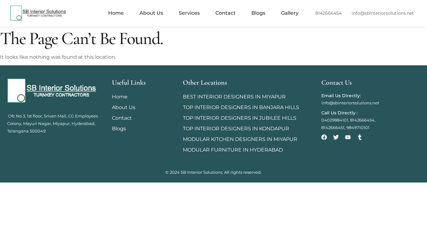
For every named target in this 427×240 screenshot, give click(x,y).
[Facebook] (324, 137)
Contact (225, 13)
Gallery (290, 13)
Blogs (258, 13)
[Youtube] (348, 137)
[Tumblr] (360, 137)
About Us (151, 13)
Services (189, 13)
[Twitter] (336, 137)
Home (116, 13)
